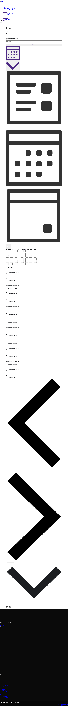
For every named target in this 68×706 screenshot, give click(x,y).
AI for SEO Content (7, 7)
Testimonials (6, 15)
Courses (4, 5)
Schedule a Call (7, 19)
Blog (4, 20)
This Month (8, 469)
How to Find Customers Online (10, 8)
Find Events (34, 44)
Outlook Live (8, 606)
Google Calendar (9, 602)
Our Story (5, 12)
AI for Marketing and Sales (9, 6)
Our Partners (6, 14)
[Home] (1, 1)
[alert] (6, 33)
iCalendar (8, 604)
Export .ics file (8, 607)
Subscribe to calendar (10, 562)
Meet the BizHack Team (8, 13)
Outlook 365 (8, 605)
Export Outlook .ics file (10, 608)
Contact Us (5, 18)
